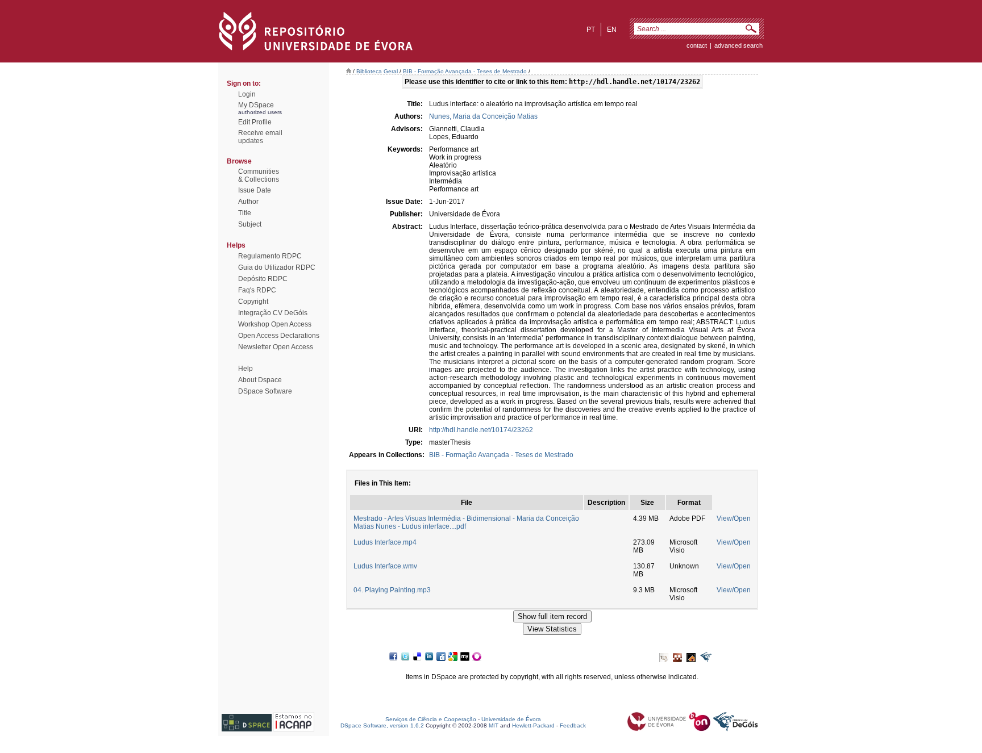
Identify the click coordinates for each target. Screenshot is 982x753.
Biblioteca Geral (377, 71)
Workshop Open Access (274, 324)
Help (245, 369)
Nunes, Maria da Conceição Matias (483, 116)
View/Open (734, 518)
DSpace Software (265, 391)
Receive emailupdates (260, 137)
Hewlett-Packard (533, 725)
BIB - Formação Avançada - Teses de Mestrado (465, 71)
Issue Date (254, 190)
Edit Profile (255, 122)
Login (247, 94)
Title (244, 213)
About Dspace (260, 380)
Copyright (253, 302)
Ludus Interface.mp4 (385, 542)
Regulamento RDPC (270, 256)
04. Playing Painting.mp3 (392, 590)
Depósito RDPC (263, 279)
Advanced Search (738, 45)
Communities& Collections (258, 175)
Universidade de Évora (511, 719)
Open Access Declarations (278, 336)
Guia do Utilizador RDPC (276, 267)
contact (696, 45)
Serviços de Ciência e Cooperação (430, 719)
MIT (493, 725)
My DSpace (256, 105)
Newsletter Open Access (275, 347)
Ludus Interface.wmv (385, 566)
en (612, 30)
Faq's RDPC (257, 290)
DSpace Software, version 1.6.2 (382, 725)
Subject (249, 224)
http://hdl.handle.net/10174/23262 (481, 430)
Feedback (573, 725)
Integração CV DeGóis (272, 313)
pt (590, 30)
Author (248, 202)
